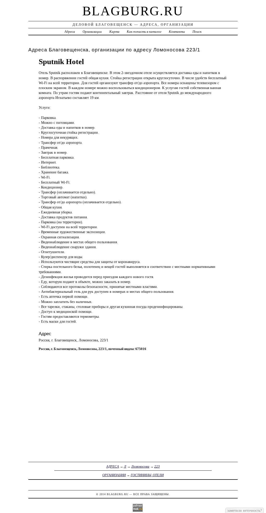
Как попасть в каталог (144, 31)
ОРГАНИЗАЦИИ (114, 475)
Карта (114, 31)
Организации (92, 31)
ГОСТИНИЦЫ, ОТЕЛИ (147, 475)
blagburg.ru (132, 11)
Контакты (177, 31)
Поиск (197, 31)
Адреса (69, 31)
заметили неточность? (244, 510)
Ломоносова (140, 466)
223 (157, 466)
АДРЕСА (112, 466)
